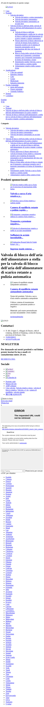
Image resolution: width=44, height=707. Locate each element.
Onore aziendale (16, 89)
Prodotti (8, 13)
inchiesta (13, 317)
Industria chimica (16, 74)
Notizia (8, 94)
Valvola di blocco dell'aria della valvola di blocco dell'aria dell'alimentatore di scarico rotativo (26, 28)
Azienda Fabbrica (16, 91)
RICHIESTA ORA (8, 359)
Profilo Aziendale (12, 85)
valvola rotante (19, 392)
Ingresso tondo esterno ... (22, 249)
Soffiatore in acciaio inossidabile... (19, 236)
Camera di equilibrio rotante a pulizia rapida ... (24, 208)
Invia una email (6, 401)
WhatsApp (5, 403)
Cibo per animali (16, 72)
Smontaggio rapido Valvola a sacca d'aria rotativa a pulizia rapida (28, 63)
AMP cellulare (11, 386)
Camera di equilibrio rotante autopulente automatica (24, 290)
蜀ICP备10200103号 (14, 394)
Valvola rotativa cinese (24, 388)
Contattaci (9, 96)
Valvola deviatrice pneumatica (26, 19)
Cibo (12, 77)
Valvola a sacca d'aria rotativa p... (20, 194)
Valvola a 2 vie (23, 390)
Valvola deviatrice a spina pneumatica (29, 17)
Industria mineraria (17, 83)
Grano (12, 79)
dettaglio (20, 317)
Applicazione (10, 70)
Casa (7, 11)
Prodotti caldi (10, 382)
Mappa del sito (11, 384)
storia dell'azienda (16, 87)
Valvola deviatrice (17, 15)
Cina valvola (10, 388)
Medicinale (14, 81)
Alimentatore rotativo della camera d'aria (25, 175)
